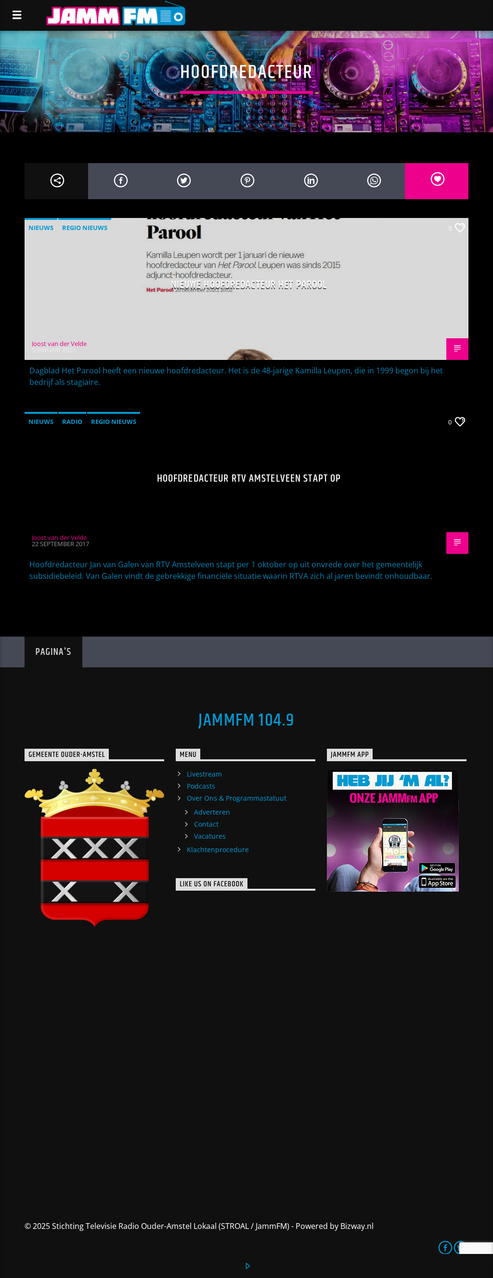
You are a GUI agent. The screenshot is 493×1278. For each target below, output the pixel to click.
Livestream (204, 774)
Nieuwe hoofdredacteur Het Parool (249, 284)
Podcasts (201, 786)
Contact (206, 824)
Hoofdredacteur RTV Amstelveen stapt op (249, 478)
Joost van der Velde (59, 343)
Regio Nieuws (84, 227)
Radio (72, 421)
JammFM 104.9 (246, 721)
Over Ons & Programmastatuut (236, 798)
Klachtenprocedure (218, 849)
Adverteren (212, 812)
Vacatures (210, 836)
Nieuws (40, 227)
